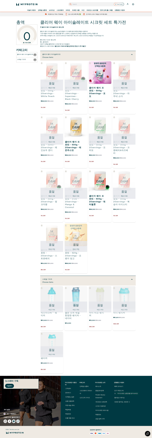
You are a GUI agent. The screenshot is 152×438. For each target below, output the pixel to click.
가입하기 (9, 386)
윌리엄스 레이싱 (119, 397)
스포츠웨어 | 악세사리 (86, 392)
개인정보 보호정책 (101, 402)
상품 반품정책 (69, 401)
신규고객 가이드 (85, 397)
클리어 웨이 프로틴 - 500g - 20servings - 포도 (97, 92)
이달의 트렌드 (31, 10)
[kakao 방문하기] (13, 421)
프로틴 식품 (76, 10)
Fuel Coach (120, 4)
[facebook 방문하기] (9, 421)
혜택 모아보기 (118, 386)
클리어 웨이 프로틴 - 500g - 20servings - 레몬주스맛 (73, 146)
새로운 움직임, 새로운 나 (122, 402)
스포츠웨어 (60, 10)
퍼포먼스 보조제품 (92, 10)
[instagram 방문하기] (5, 421)
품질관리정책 (99, 390)
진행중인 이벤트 (120, 10)
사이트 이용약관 (100, 406)
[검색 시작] (70, 4)
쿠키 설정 (7, 409)
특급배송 (68, 409)
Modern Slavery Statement (100, 396)
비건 (83, 10)
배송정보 (68, 414)
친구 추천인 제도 (126, 392)
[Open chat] (18, 421)
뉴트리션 (52, 10)
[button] (147, 433)
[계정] (127, 4)
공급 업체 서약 (100, 419)
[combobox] (96, 4)
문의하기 (68, 392)
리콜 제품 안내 (70, 418)
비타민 (68, 10)
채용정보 (98, 414)
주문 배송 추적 (70, 405)
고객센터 (68, 388)
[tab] (26, 54)
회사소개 (98, 386)
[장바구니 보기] (133, 4)
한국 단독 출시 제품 (106, 10)
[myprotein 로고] (26, 4)
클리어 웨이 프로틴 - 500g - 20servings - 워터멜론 (97, 200)
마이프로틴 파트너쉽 (101, 410)
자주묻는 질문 (69, 397)
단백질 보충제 (42, 10)
